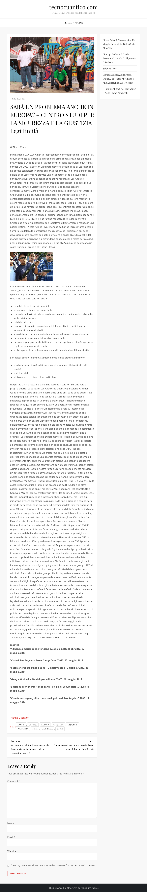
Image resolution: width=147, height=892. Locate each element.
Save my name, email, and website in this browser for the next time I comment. (54, 865)
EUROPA (45, 724)
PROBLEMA (23, 728)
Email (11, 837)
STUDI (60, 728)
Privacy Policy (73, 22)
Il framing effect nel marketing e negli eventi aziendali (119, 90)
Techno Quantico (19, 717)
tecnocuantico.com (73, 7)
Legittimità (72, 724)
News (13, 727)
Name (11, 823)
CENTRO (33, 724)
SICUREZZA (47, 728)
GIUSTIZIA (58, 724)
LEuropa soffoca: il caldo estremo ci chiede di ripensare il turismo (119, 58)
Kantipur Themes (89, 887)
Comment (13, 781)
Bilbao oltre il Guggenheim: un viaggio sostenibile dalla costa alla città (119, 44)
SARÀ (34, 728)
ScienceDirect (110, 68)
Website (11, 851)
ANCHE (21, 724)
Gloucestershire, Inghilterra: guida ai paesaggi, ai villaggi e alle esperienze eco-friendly (118, 78)
